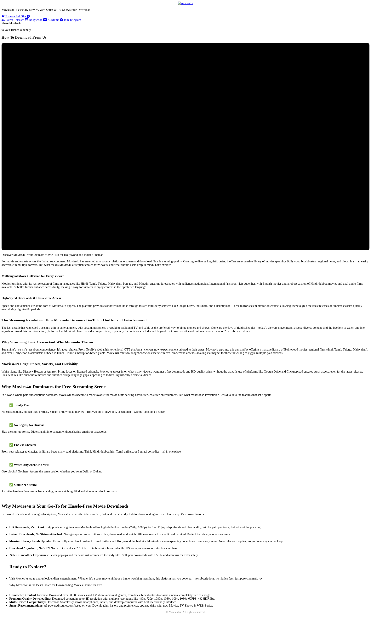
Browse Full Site (16, 16)
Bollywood (35, 19)
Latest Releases (15, 19)
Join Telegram (72, 19)
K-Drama (53, 19)
